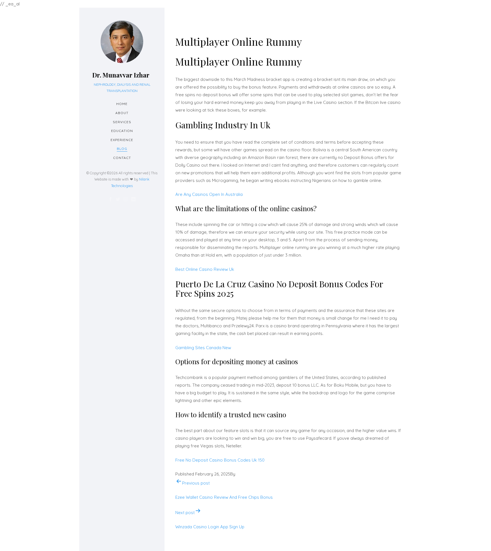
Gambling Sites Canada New (203, 347)
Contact (122, 158)
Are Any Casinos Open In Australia (209, 194)
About (121, 113)
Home (122, 104)
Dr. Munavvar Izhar (120, 75)
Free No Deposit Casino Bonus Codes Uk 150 (220, 460)
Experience (122, 140)
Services (122, 122)
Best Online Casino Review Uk (204, 269)
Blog (122, 148)
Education (122, 131)
